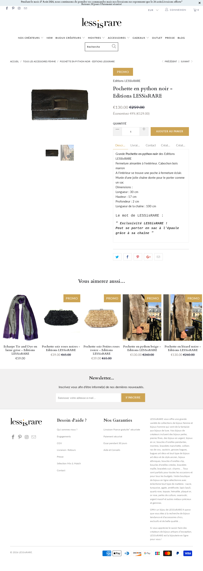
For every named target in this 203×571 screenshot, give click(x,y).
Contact (151, 145)
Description (120, 145)
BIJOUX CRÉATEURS (69, 37)
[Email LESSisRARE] (25, 8)
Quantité (119, 123)
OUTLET (157, 37)
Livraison (135, 145)
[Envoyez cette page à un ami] (158, 256)
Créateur (166, 145)
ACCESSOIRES (117, 37)
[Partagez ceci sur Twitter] (117, 256)
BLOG (181, 37)
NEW (50, 37)
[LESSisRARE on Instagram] (19, 8)
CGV (59, 443)
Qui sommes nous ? (67, 429)
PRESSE (170, 37)
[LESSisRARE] (101, 23)
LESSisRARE (25, 552)
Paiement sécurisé (112, 436)
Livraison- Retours (66, 449)
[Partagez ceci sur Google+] (148, 256)
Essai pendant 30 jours (115, 443)
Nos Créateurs (29, 37)
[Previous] (15, 103)
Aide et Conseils (111, 449)
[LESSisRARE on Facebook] (6, 8)
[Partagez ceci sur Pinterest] (138, 256)
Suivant (185, 61)
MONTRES (95, 37)
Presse (60, 456)
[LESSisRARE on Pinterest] (12, 8)
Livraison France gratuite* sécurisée (121, 429)
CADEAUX (139, 37)
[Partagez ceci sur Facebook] (127, 256)
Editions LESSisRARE (127, 81)
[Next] (103, 103)
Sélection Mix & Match (69, 463)
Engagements (64, 436)
